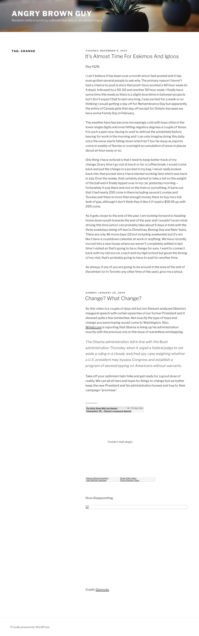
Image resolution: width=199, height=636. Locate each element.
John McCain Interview (96, 480)
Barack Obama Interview (97, 478)
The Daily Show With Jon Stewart (101, 408)
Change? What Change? (113, 298)
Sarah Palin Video (128, 478)
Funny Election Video (129, 480)
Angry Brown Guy (52, 13)
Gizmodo (102, 590)
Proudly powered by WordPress (30, 627)
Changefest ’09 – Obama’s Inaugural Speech (108, 411)
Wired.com (94, 327)
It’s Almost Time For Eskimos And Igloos (132, 56)
